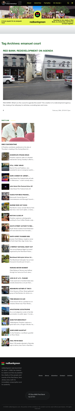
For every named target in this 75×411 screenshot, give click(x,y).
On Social (56, 3)
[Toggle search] (68, 2)
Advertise (37, 3)
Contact (62, 375)
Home (41, 375)
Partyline (47, 3)
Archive (69, 375)
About (29, 3)
